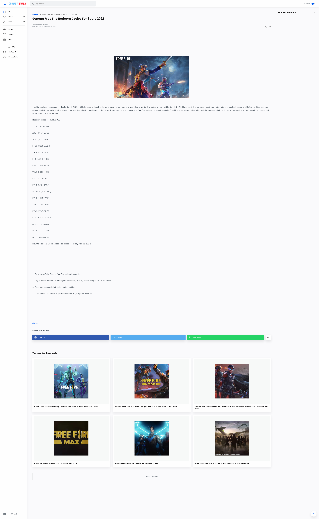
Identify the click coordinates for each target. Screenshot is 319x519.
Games (35, 323)
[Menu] (4, 3)
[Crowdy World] (17, 3)
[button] (33, 3)
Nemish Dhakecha (42, 25)
